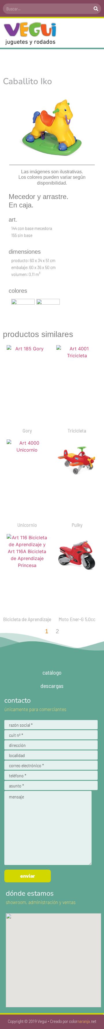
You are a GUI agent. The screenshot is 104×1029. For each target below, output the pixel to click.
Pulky (77, 525)
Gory (27, 430)
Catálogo (52, 672)
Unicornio (27, 525)
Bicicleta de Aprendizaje (27, 619)
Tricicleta (77, 430)
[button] (95, 33)
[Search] (96, 8)
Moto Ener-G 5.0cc (77, 619)
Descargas (52, 685)
